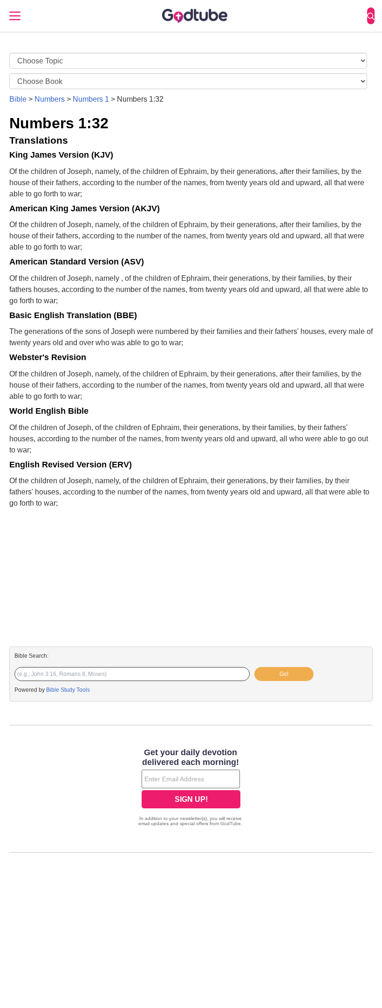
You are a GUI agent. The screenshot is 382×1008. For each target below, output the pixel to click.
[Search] (371, 15)
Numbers (49, 99)
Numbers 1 (91, 99)
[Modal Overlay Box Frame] (191, 788)
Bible (18, 99)
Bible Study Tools (68, 690)
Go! (284, 674)
